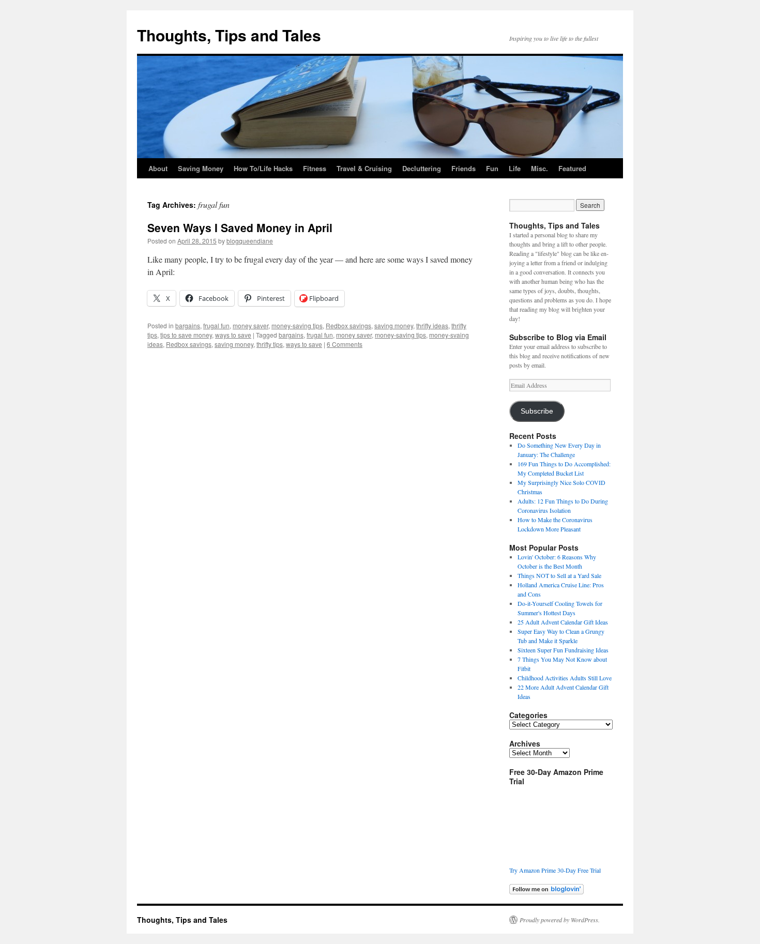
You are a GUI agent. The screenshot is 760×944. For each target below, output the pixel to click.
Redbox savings (348, 325)
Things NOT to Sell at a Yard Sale (559, 575)
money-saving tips (297, 325)
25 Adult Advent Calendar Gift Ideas (563, 622)
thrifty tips (269, 344)
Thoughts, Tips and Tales (229, 35)
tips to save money (186, 334)
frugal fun (216, 325)
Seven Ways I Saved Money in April (239, 227)
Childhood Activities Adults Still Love (565, 678)
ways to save (233, 334)
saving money (393, 325)
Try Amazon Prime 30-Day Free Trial (555, 870)
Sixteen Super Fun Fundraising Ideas (563, 650)
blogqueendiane (249, 240)
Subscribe (537, 411)
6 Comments (344, 344)
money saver (250, 325)
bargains (187, 325)
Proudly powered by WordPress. (560, 920)
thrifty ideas (432, 325)
